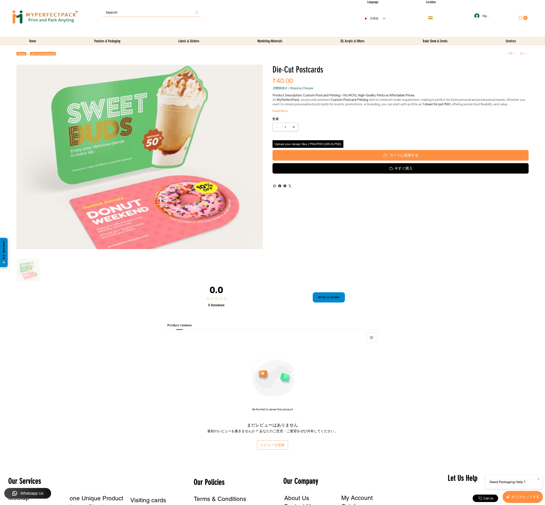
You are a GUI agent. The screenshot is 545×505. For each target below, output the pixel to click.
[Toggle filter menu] (371, 337)
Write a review (329, 297)
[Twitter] (290, 186)
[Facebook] (280, 186)
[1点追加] (294, 127)
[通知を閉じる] (538, 479)
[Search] (197, 13)
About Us (296, 498)
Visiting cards (148, 500)
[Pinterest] (285, 186)
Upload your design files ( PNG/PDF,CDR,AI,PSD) (308, 144)
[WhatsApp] (274, 186)
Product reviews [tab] (179, 325)
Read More (280, 111)
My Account (357, 497)
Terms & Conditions (220, 498)
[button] (107, 41)
